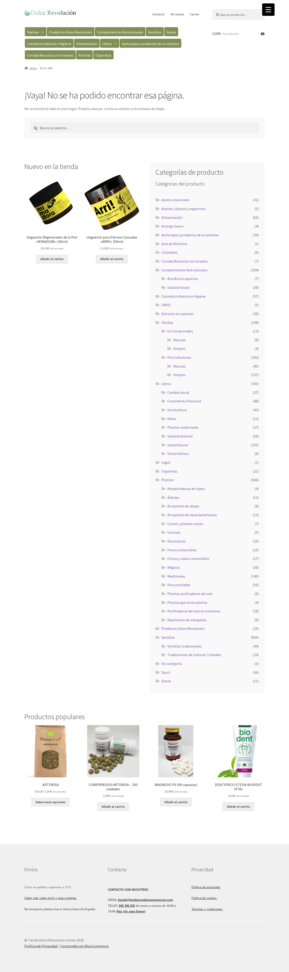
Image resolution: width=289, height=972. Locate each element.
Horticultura (177, 410)
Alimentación (86, 43)
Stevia (171, 32)
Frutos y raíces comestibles (188, 558)
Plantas (84, 55)
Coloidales (169, 252)
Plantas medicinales (183, 427)
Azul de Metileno (174, 243)
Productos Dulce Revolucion (70, 32)
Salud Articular (178, 287)
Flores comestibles (182, 550)
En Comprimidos (180, 331)
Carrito (194, 14)
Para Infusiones (179, 357)
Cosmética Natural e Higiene (49, 43)
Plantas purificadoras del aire (189, 593)
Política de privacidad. (206, 887)
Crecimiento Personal (184, 401)
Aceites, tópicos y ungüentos (183, 208)
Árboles (173, 497)
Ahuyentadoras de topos (186, 488)
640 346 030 (127, 906)
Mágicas (173, 567)
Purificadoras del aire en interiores (193, 611)
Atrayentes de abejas (183, 506)
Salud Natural (177, 445)
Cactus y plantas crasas (185, 523)
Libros (107, 43)
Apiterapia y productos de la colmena (150, 43)
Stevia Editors (178, 453)
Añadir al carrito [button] (51, 259)
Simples (179, 348)
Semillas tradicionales (184, 646)
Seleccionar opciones (50, 802)
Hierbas (33, 32)
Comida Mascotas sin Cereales (50, 55)
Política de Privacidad (40, 946)
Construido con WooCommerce (85, 946)
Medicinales (176, 576)
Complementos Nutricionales (120, 32)
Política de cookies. (204, 898)
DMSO (166, 305)
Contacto (158, 14)
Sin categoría (171, 663)
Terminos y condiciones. (207, 909)
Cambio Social (178, 392)
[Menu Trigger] (268, 9)
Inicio (33, 68)
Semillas (154, 32)
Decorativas (176, 541)
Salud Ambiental (180, 436)
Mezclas (179, 340)
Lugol (165, 462)
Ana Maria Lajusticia (182, 278)
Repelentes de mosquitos (187, 620)
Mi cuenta (177, 14)
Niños (171, 418)
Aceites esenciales (175, 200)
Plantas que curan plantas (187, 602)
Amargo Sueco (172, 226)
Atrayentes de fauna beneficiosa (192, 515)
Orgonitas (103, 55)
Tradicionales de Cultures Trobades (194, 654)
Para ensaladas (178, 585)
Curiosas (173, 532)
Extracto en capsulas (177, 313)
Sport (165, 672)
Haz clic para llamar (131, 911)
